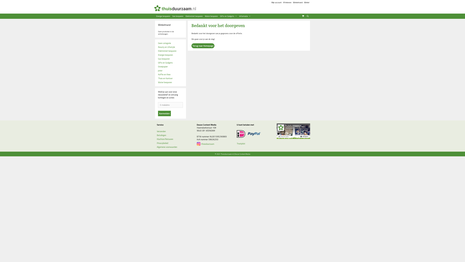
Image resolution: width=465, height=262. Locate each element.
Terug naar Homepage (202, 45)
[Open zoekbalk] (307, 16)
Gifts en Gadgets (227, 16)
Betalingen (161, 135)
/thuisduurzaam (207, 144)
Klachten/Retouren (165, 139)
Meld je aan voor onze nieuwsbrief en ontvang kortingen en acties (168, 94)
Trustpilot (241, 143)
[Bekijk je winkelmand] (303, 16)
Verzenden (161, 131)
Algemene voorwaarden (167, 147)
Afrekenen (287, 2)
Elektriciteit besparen (194, 16)
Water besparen (211, 16)
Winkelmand (298, 2)
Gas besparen (177, 16)
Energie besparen (163, 16)
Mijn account (276, 2)
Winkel (306, 2)
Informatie (243, 16)
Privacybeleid (162, 143)
